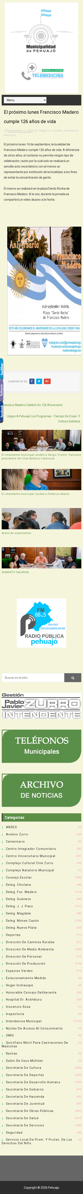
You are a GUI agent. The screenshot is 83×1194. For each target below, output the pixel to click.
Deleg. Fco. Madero (51, 130)
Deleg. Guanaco (18, 899)
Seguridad (14, 1132)
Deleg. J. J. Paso (19, 906)
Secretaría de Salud (22, 1118)
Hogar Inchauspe (19, 985)
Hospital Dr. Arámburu (24, 999)
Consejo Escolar (19, 877)
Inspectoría (15, 1014)
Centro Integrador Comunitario (31, 848)
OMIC (10, 1035)
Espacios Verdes (19, 971)
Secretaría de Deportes (25, 1075)
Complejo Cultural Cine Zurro (29, 863)
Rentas (11, 1053)
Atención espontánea (16, 533)
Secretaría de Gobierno (25, 1089)
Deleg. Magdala (18, 913)
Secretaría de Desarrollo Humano (33, 1082)
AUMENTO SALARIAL (15, 572)
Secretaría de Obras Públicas (30, 1111)
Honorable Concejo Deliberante (31, 992)
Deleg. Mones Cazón (22, 920)
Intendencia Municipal (24, 1021)
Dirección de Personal (24, 956)
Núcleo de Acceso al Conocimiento (34, 1028)
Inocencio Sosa (18, 1006)
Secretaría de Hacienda (25, 1096)
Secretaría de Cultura (24, 1067)
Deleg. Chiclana (18, 884)
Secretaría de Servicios (25, 1125)
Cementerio (15, 841)
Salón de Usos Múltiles (24, 1060)
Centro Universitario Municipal (31, 856)
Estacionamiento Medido (26, 978)
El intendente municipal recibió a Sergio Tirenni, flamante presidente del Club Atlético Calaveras (41, 456)
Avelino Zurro (17, 834)
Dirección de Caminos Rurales (30, 942)
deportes (13, 935)
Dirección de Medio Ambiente (30, 949)
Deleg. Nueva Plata (21, 927)
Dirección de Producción (26, 963)
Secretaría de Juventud (25, 1103)
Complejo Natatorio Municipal (30, 870)
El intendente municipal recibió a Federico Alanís (35, 494)
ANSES (11, 827)
